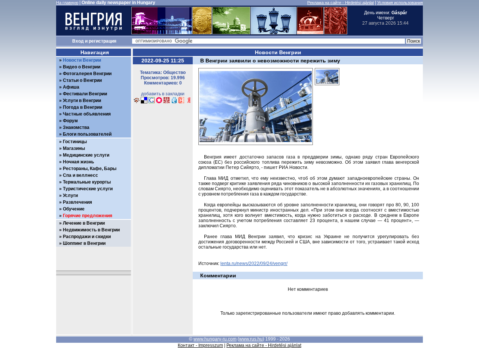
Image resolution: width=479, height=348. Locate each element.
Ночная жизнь (78, 161)
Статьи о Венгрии (82, 80)
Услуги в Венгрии (82, 100)
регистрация (102, 41)
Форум (70, 120)
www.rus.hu (251, 339)
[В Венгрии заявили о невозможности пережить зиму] (327, 87)
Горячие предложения (87, 215)
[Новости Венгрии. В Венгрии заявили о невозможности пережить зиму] (136, 102)
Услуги (70, 195)
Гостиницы (75, 141)
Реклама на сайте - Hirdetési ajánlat (340, 2)
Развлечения (77, 202)
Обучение (74, 209)
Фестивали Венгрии (85, 93)
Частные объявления (87, 114)
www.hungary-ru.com (215, 339)
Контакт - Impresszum (200, 345)
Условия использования (400, 2)
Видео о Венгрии (81, 67)
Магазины (74, 148)
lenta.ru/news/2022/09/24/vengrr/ (253, 263)
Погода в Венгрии (82, 107)
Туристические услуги (88, 188)
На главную (67, 2)
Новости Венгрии (82, 60)
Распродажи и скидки (87, 236)
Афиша (71, 87)
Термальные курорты (87, 182)
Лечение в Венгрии (84, 223)
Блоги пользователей (87, 134)
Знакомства (76, 127)
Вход (78, 41)
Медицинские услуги (86, 155)
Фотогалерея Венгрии (87, 73)
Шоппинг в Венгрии (84, 243)
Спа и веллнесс (80, 175)
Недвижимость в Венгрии (91, 229)
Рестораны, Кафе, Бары (89, 168)
